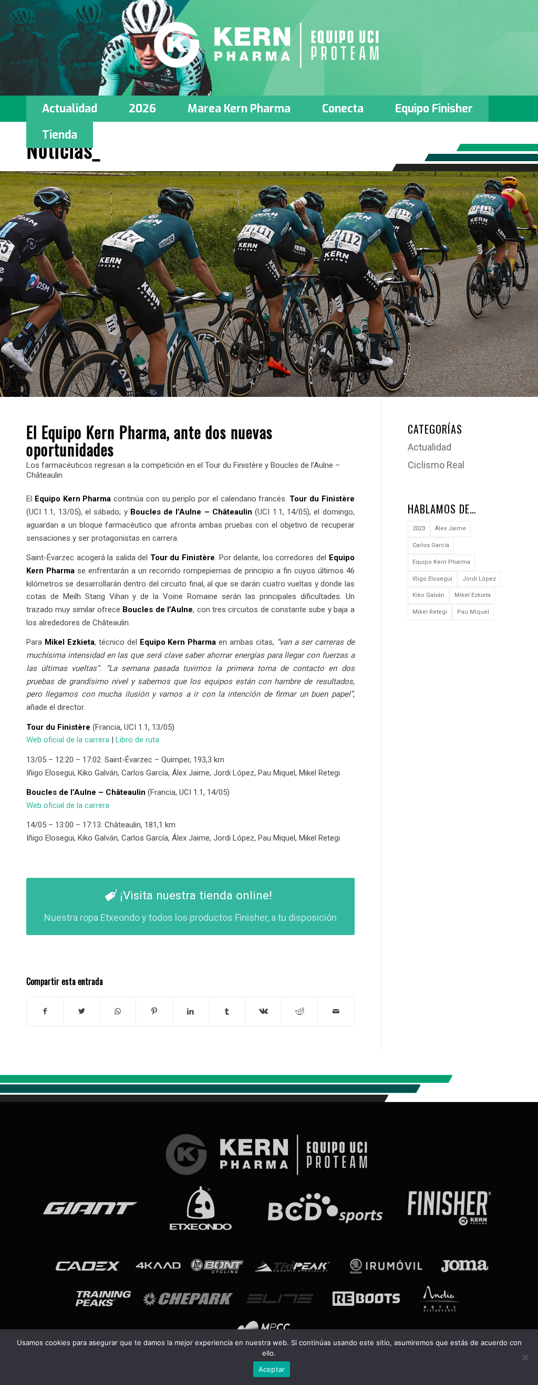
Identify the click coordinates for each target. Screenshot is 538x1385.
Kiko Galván (428, 595)
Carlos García (430, 545)
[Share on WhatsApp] (118, 1011)
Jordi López (479, 578)
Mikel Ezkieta (472, 595)
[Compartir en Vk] (263, 1011)
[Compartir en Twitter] (81, 1011)
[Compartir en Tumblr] (227, 1011)
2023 (418, 528)
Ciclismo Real (436, 464)
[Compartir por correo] (336, 1011)
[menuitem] (69, 109)
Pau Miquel (473, 611)
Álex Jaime (450, 528)
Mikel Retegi (429, 611)
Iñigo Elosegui (432, 578)
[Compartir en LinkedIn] (191, 1011)
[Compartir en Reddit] (299, 1011)
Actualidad (429, 447)
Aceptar (271, 1369)
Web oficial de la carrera (67, 739)
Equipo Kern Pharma (441, 562)
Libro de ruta (137, 739)
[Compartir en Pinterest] (154, 1011)
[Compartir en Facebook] (45, 1011)
